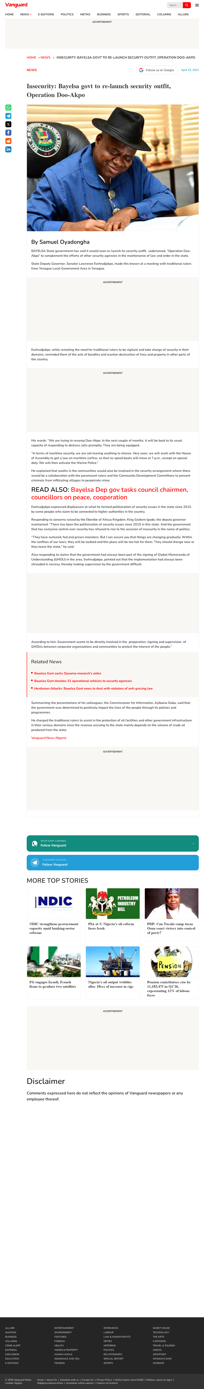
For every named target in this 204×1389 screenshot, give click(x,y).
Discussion (12, 1354)
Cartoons (159, 1341)
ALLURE (183, 14)
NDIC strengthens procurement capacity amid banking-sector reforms (53, 928)
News (24, 14)
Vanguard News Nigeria (48, 738)
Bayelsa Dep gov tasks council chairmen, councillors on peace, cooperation (109, 493)
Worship (158, 1363)
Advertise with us (69, 1379)
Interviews (111, 1328)
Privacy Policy (104, 1379)
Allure (10, 1328)
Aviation (10, 1332)
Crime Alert (13, 1345)
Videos (157, 1350)
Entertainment (64, 1328)
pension (59, 1363)
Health (59, 1345)
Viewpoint (159, 1354)
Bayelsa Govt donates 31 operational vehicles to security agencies (83, 681)
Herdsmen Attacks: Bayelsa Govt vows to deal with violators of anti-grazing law (93, 688)
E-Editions (11, 1363)
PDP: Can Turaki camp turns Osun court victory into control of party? (171, 928)
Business (104, 14)
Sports (123, 14)
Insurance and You (66, 1358)
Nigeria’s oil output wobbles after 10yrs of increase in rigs (110, 984)
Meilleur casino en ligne (159, 1379)
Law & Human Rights (117, 1336)
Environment (63, 1332)
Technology (161, 1332)
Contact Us (88, 1379)
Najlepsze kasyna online (50, 1383)
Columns (164, 14)
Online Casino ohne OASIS (129, 1379)
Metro (85, 14)
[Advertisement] (113, 310)
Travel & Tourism (164, 1345)
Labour (109, 1332)
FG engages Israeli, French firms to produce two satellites (52, 984)
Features (60, 1336)
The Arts (158, 1336)
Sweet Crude (161, 1328)
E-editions (46, 14)
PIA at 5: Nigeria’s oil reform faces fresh (111, 926)
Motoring (110, 1345)
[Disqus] (113, 1163)
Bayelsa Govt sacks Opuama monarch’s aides (67, 673)
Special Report (113, 1358)
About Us (52, 1379)
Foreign (59, 1341)
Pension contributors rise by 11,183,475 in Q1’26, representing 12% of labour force (169, 988)
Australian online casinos (79, 1383)
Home (9, 14)
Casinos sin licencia (107, 1383)
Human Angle (63, 1354)
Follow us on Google (160, 70)
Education (12, 1358)
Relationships (113, 1354)
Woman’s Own (162, 1358)
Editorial (143, 14)
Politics (67, 14)
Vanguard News (16, 5)
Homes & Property (66, 1350)
